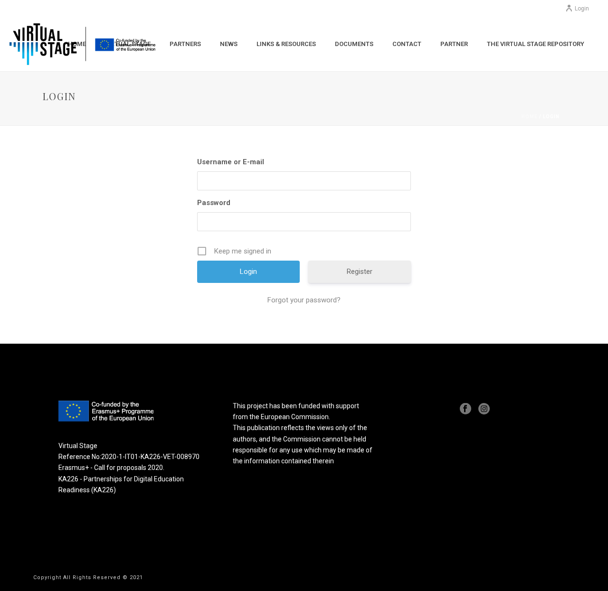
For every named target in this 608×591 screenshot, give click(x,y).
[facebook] (465, 409)
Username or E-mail (230, 162)
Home (530, 116)
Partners (185, 43)
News (229, 43)
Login (582, 8)
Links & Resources (286, 43)
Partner (454, 43)
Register (359, 271)
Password (213, 202)
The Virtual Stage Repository (535, 43)
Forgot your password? (304, 300)
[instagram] (484, 409)
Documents (354, 43)
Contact (406, 43)
